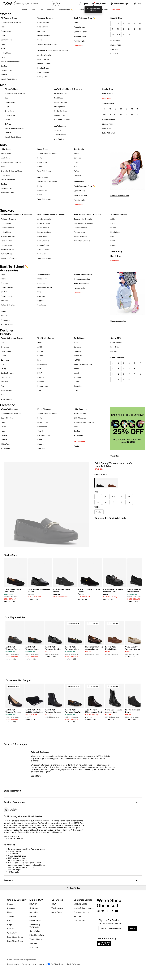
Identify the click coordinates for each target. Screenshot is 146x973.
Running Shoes (43, 68)
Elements (77, 351)
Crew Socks (5, 320)
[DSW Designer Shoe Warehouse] (7, 3)
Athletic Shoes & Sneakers (11, 22)
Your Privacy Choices (57, 964)
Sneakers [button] (50, 9)
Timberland (78, 386)
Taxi (2, 395)
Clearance (78, 45)
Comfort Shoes (6, 40)
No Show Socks (7, 324)
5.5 (129, 23)
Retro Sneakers (6, 241)
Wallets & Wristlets (8, 305)
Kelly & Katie (115, 347)
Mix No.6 (113, 351)
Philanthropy (35, 920)
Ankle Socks (5, 316)
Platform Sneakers (8, 236)
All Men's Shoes (11, 89)
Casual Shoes (6, 31)
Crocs (76, 162)
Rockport (77, 377)
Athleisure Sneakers (44, 55)
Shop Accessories (118, 321)
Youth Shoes (5, 158)
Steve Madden (6, 390)
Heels (3, 48)
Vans (39, 390)
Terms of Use (26, 964)
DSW (53, 904)
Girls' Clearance (80, 418)
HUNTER (77, 360)
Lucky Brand (5, 377)
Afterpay (33, 943)
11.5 (115, 114)
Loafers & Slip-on (43, 435)
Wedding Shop (80, 36)
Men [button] (33, 9)
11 (123, 34)
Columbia (77, 347)
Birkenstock (5, 347)
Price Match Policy (37, 935)
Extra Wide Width (108, 133)
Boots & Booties (7, 418)
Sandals (4, 66)
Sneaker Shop (116, 251)
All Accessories (43, 274)
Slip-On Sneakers (43, 72)
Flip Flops (41, 31)
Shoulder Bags (6, 296)
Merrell (76, 373)
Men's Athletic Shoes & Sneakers (68, 89)
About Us (33, 912)
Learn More (36, 775)
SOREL (76, 381)
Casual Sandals (43, 22)
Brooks (40, 351)
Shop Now (114, 455)
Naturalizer (5, 381)
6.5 (140, 23)
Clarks (3, 355)
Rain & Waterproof (8, 179)
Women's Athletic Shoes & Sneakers (52, 50)
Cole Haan (5, 360)
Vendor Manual (36, 939)
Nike (75, 166)
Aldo (2, 342)
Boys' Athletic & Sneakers (83, 219)
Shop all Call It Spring (102, 466)
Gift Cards (33, 908)
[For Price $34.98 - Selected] (100, 483)
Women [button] (24, 9)
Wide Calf (114, 54)
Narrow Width (115, 41)
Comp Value (34, 931)
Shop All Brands (117, 357)
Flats (3, 44)
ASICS (112, 223)
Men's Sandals (60, 126)
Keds (39, 360)
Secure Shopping (38, 964)
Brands (10, 928)
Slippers (4, 74)
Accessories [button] (82, 9)
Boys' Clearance (80, 413)
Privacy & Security (13, 964)
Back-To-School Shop (119, 195)
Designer (94, 9)
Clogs (3, 35)
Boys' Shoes (42, 149)
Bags (3, 274)
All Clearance (79, 441)
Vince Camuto (6, 399)
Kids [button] (41, 9)
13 (126, 114)
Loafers (3, 57)
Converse (77, 158)
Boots (3, 27)
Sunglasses (41, 305)
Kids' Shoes (6, 149)
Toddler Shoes (6, 153)
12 (129, 34)
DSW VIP (33, 904)
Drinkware (41, 283)
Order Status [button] (79, 920)
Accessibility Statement (34, 925)
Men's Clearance (44, 409)
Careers (32, 916)
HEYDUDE (78, 355)
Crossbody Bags (7, 287)
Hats (39, 292)
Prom (76, 22)
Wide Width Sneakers (62, 119)
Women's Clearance (9, 409)
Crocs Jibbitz (42, 279)
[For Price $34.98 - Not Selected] (112, 483)
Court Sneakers (43, 59)
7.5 (118, 29)
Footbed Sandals (43, 35)
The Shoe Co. (57, 908)
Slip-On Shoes (6, 70)
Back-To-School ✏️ (66, 9)
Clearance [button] (116, 9)
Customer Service (81, 912)
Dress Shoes (9, 111)
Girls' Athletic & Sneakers (83, 223)
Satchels (4, 292)
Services (77, 916)
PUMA (76, 171)
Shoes (10, 904)
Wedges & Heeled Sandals (47, 44)
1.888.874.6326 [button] (80, 904)
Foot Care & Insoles (44, 287)
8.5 (129, 29)
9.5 (140, 29)
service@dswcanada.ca (84, 908)
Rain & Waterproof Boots (10, 61)
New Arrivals (79, 41)
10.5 (118, 34)
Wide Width (114, 49)
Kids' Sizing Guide (15, 937)
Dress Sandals (42, 27)
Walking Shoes (42, 76)
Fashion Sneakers (44, 63)
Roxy (3, 386)
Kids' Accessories (81, 283)
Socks (3, 311)
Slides (39, 40)
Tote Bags (4, 300)
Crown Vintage (115, 342)
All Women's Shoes (9, 18)
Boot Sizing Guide (15, 941)
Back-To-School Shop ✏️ (84, 18)
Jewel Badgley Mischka (83, 364)
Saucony (40, 377)
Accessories (79, 181)
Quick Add (15, 663)
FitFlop (3, 368)
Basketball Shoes (60, 93)
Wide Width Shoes (7, 192)
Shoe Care (41, 296)
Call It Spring (6, 351)
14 (132, 114)
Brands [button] (105, 9)
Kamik (76, 368)
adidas (76, 153)
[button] (21, 623)
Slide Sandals (59, 139)
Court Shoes (58, 98)
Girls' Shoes (42, 177)
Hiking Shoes (6, 53)
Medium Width (115, 45)
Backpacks (5, 279)
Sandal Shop (79, 27)
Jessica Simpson (7, 373)
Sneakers (11, 908)
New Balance (115, 232)
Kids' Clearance (80, 409)
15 (137, 114)
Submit (132, 928)
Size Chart (34, 947)
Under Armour (42, 386)
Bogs (76, 342)
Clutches (4, 283)
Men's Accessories (82, 279)
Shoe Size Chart (81, 195)
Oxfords (8, 124)
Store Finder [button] (56, 912)
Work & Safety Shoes (9, 79)
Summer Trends (80, 31)
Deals (76, 446)
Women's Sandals (44, 18)
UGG (76, 390)
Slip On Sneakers (80, 236)
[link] (15, 594)
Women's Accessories (83, 274)
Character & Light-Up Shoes (11, 171)
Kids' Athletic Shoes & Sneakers (87, 214)
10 (113, 34)
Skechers (77, 175)
